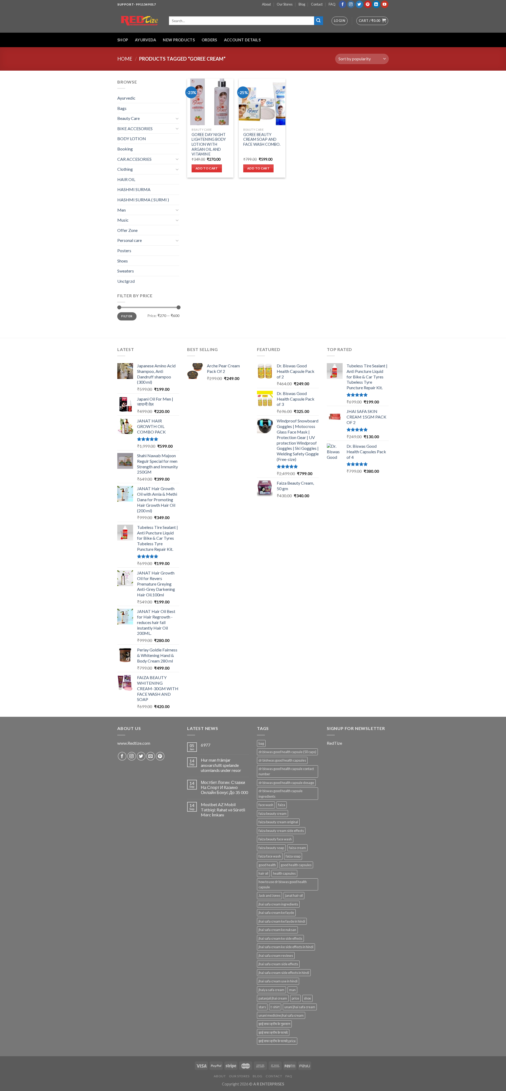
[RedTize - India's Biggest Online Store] (139, 20)
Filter (126, 316)
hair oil (263, 873)
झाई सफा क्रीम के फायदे (273, 1032)
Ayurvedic (126, 97)
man (292, 990)
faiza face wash (270, 856)
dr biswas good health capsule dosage (286, 783)
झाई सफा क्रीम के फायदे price (277, 1041)
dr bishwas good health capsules (282, 760)
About (266, 4)
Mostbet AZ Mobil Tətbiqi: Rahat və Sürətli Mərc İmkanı (223, 809)
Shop (122, 40)
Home (124, 59)
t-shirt (275, 1007)
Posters (124, 250)
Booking (125, 148)
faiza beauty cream (272, 813)
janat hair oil (294, 895)
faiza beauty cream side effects (281, 831)
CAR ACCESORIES (134, 159)
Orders (209, 40)
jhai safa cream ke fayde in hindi (282, 921)
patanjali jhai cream (273, 998)
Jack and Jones (269, 895)
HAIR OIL (126, 179)
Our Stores (285, 4)
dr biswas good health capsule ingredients (281, 793)
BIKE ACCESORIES (135, 128)
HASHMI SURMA (133, 189)
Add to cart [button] (207, 168)
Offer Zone (127, 230)
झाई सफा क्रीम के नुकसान (274, 1024)
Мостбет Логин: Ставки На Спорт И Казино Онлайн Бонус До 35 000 (224, 787)
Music (123, 219)
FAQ (332, 4)
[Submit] (318, 20)
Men (121, 209)
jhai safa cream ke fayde (276, 912)
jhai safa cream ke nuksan (277, 930)
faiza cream (297, 848)
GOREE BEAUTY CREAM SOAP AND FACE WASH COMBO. (261, 139)
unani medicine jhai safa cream (281, 1015)
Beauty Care (128, 118)
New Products (178, 40)
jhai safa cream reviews (276, 955)
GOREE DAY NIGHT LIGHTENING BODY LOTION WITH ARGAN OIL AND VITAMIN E (209, 144)
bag (261, 743)
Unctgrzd (126, 281)
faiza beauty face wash (275, 839)
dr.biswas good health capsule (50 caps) (287, 752)
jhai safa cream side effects (278, 964)
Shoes (122, 260)
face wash (266, 805)
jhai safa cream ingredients (278, 904)
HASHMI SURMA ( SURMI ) (143, 199)
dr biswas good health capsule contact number (286, 771)
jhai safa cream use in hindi (278, 981)
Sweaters (125, 270)
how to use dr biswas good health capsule (283, 884)
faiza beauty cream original (278, 822)
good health (267, 865)
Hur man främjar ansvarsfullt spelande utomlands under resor (221, 764)
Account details (242, 40)
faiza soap (293, 856)
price (295, 998)
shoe (307, 998)
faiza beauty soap (271, 848)
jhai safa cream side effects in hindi (284, 973)
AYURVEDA (145, 40)
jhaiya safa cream (271, 990)
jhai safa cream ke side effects (280, 938)
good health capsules (296, 865)
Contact (317, 4)
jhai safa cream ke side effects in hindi (286, 947)
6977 (205, 744)
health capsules (284, 873)
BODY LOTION (131, 138)
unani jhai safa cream (299, 1007)
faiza (281, 805)
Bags (121, 108)
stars (262, 1007)
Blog (302, 4)
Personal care (129, 240)
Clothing (125, 169)
